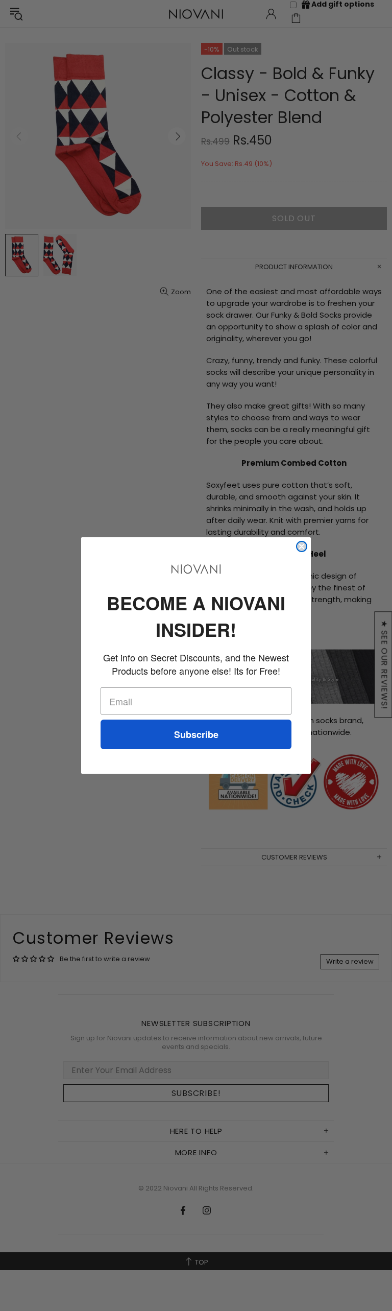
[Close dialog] (302, 546)
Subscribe (196, 734)
